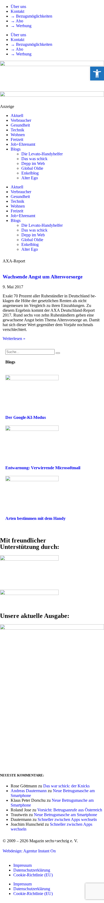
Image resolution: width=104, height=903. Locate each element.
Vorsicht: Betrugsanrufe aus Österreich (69, 810)
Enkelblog (30, 173)
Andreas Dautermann (29, 790)
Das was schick (34, 158)
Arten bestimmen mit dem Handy (35, 518)
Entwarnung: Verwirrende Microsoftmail (42, 467)
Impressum (22, 865)
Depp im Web (33, 163)
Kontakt (17, 11)
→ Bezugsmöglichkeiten (31, 16)
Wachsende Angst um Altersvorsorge (42, 277)
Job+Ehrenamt (23, 144)
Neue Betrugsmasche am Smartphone (65, 814)
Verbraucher (21, 120)
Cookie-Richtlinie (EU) (33, 875)
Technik (17, 130)
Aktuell (17, 115)
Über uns (18, 6)
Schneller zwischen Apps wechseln (67, 819)
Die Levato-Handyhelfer (42, 154)
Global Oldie (32, 168)
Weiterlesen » (14, 338)
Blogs (16, 149)
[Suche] (58, 353)
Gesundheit (20, 125)
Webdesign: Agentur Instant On (29, 851)
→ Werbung (21, 25)
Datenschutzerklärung (31, 870)
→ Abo (17, 21)
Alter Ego (29, 178)
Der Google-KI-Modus (25, 417)
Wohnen (18, 134)
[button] (97, 73)
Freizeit (17, 139)
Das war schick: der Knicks (66, 786)
